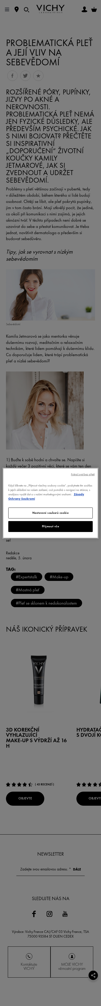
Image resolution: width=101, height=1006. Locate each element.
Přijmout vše (50, 526)
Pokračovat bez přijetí (83, 474)
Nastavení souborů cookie (50, 513)
